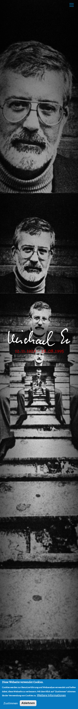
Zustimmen (10, 703)
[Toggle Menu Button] (71, 5)
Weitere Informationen (51, 695)
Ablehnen (28, 703)
